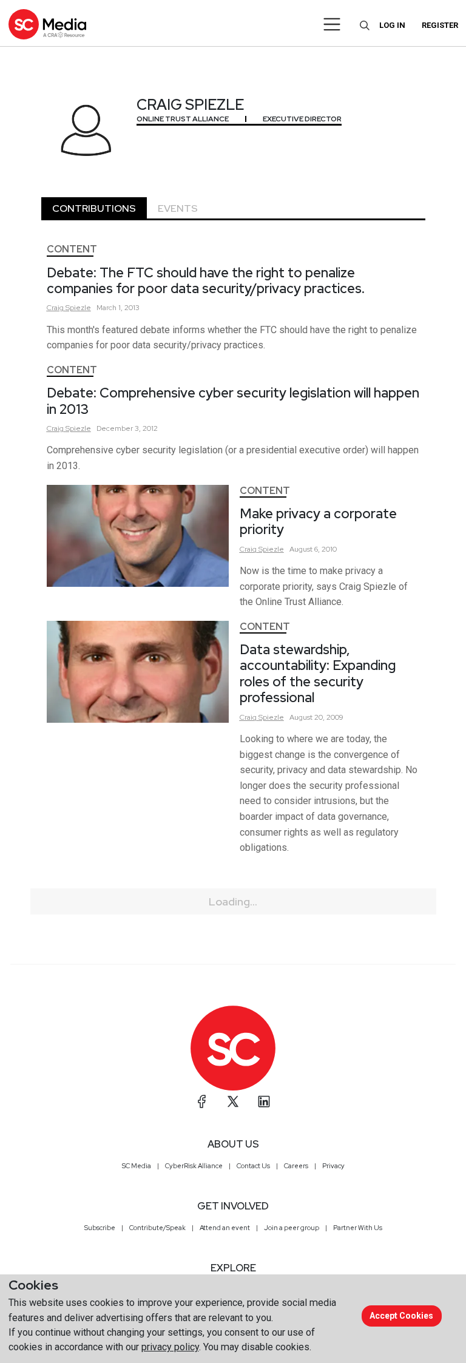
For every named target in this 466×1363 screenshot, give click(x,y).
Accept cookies (401, 1316)
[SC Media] (47, 23)
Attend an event (225, 1227)
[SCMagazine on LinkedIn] (264, 1101)
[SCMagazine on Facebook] (202, 1101)
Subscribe (99, 1227)
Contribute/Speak (157, 1227)
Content (72, 249)
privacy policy (170, 1347)
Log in (392, 25)
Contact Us (253, 1166)
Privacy (333, 1166)
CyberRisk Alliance (194, 1166)
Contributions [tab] (94, 208)
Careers (296, 1166)
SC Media (136, 1166)
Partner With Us (357, 1227)
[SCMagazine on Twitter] (233, 1101)
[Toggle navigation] (332, 24)
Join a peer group (291, 1227)
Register (440, 25)
